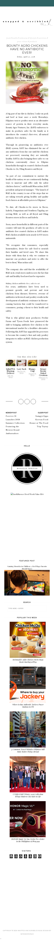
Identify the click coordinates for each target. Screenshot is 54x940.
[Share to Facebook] (20, 401)
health (14, 38)
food (8, 38)
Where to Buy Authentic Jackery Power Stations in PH (28, 705)
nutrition (42, 38)
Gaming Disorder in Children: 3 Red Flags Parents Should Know (27, 567)
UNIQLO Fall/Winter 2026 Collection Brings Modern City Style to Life (28, 795)
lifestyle (33, 38)
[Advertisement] (27, 527)
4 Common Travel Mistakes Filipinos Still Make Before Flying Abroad (28, 750)
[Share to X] (27, 401)
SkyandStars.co (27, 934)
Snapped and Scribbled (28, 930)
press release (22, 42)
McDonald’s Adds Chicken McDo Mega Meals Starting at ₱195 (28, 660)
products (33, 42)
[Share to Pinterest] (33, 401)
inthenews (23, 38)
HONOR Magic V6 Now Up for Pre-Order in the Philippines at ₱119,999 (27, 840)
